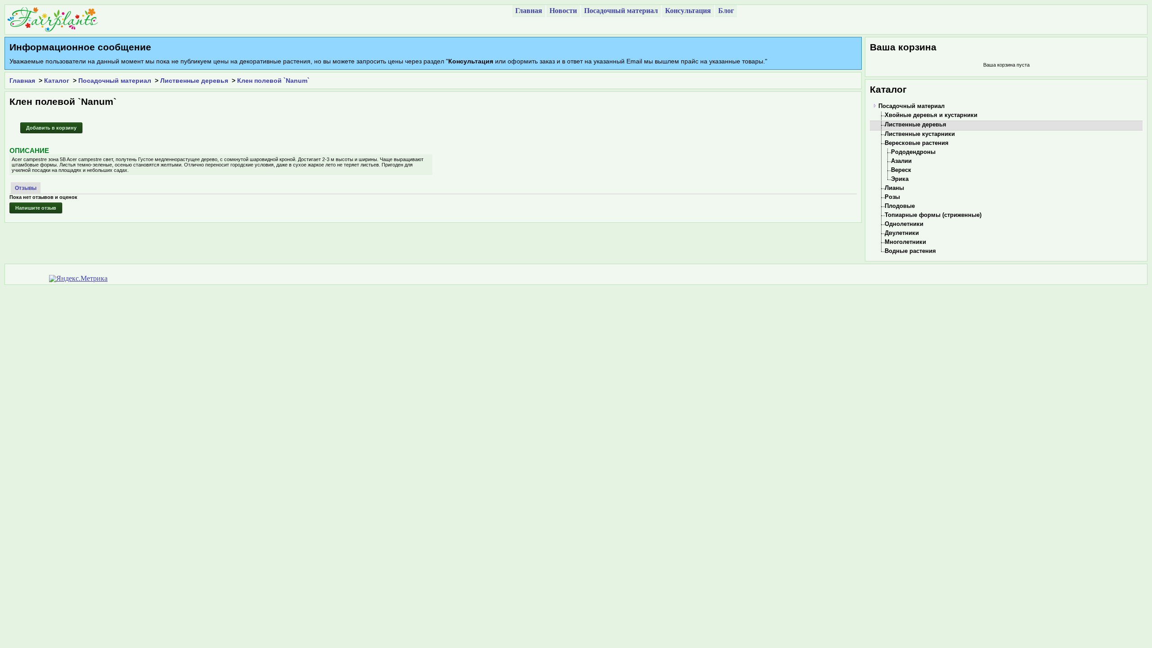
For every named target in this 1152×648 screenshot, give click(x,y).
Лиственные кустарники (920, 133)
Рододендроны (913, 151)
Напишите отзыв (35, 208)
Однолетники (904, 223)
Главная (22, 80)
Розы (892, 197)
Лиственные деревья (194, 80)
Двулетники (902, 233)
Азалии (901, 161)
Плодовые (900, 205)
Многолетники (905, 241)
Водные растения (910, 251)
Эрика (900, 179)
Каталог (56, 80)
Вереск (901, 169)
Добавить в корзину (51, 127)
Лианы (894, 187)
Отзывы (25, 188)
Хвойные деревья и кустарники (931, 115)
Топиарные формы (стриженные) (933, 215)
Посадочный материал (114, 80)
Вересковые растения (917, 143)
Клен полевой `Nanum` (273, 80)
